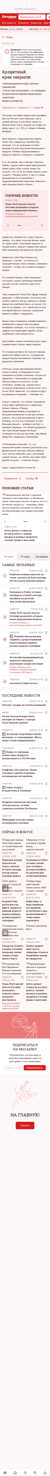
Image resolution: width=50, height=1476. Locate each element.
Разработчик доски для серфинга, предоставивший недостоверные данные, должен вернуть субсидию (12, 911)
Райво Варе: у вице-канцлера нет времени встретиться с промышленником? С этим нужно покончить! (37, 911)
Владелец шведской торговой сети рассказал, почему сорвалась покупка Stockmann (19, 805)
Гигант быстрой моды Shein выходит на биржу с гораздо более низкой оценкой (18, 719)
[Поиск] (35, 1473)
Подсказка (8, 748)
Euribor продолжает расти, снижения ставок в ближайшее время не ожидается (37, 952)
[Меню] (5, 1473)
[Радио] (25, 1473)
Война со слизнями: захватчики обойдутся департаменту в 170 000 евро (19, 755)
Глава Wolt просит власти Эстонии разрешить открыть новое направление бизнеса (22, 207)
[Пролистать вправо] (42, 225)
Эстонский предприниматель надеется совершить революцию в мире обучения (26, 660)
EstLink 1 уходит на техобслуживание (24, 705)
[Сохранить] (46, 570)
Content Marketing (36, 977)
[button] (13, 1067)
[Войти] (45, 1473)
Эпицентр (23, 23)
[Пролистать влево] (8, 225)
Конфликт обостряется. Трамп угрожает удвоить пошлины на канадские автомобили (19, 772)
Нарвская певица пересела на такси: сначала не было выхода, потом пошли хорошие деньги (28, 577)
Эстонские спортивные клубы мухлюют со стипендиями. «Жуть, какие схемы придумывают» (22, 737)
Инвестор (36, 23)
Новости (14, 570)
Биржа (5, 712)
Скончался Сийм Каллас (24, 683)
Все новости (9, 23)
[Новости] (15, 1473)
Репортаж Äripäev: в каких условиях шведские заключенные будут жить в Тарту (13, 952)
